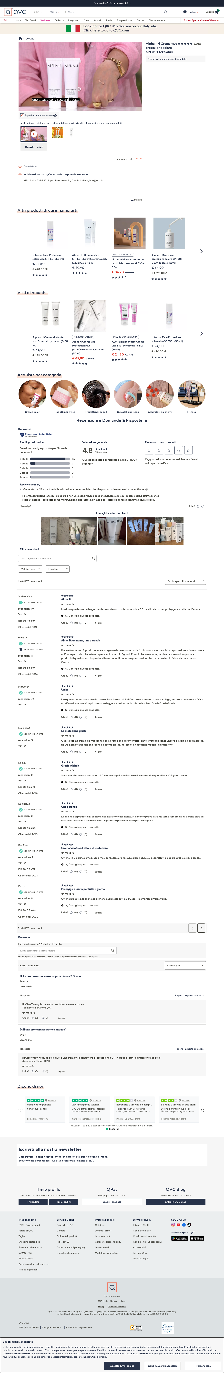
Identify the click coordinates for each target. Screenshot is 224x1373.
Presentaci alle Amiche (30, 1247)
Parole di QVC (26, 1230)
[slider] (80, 104)
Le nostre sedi (102, 1247)
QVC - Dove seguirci (29, 1225)
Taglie (22, 1236)
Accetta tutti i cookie (122, 1365)
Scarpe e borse (124, 20)
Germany (114, 1301)
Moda (109, 20)
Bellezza (59, 20)
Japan (123, 1301)
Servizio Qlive (140, 1252)
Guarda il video (34, 147)
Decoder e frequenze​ (68, 1252)
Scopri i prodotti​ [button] (112, 1201)
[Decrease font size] (140, 158)
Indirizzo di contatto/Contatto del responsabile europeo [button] (56, 174)
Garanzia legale (141, 1258)
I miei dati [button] (33, 1201)
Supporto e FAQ (65, 1225)
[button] (185, 12)
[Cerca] (166, 12)
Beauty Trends (26, 1258)
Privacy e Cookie (141, 1225)
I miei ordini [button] (64, 1201)
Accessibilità (139, 1247)
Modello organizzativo (106, 1252)
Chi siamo (100, 1225)
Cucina (140, 20)
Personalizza (203, 1365)
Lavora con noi (102, 1236)
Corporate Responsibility (108, 1241)
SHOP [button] (37, 11)
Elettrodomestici (157, 20)
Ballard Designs (32, 1327)
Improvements (85, 1327)
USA (100, 1301)
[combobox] (114, 12)
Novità (17, 20)
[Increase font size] (136, 158)
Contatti (61, 1230)
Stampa (138, 199)
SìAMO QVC (25, 1252)
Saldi (6, 20)
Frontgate (46, 1327)
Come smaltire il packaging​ (71, 1247)
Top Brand (30, 20)
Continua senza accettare (163, 1365)
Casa (86, 20)
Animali (97, 20)
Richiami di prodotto (67, 1236)
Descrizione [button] (30, 166)
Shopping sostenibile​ (29, 1241)
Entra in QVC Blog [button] (175, 1201)
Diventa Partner (103, 1230)
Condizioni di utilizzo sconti (147, 1241)
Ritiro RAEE (63, 1241)
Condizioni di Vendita (144, 1236)
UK (106, 1301)
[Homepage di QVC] (20, 39)
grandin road (71, 1327)
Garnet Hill (58, 1327)
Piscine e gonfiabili (28, 1269)
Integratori (73, 20)
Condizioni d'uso (142, 1230)
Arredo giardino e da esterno (33, 1264)
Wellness (45, 20)
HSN (21, 1327)
